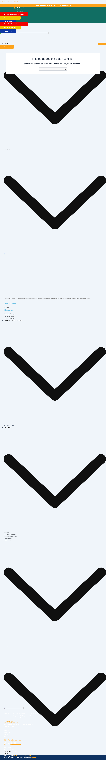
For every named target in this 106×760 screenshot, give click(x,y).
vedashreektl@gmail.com (11, 722)
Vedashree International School (9, 1)
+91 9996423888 (8, 721)
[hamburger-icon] (102, 44)
